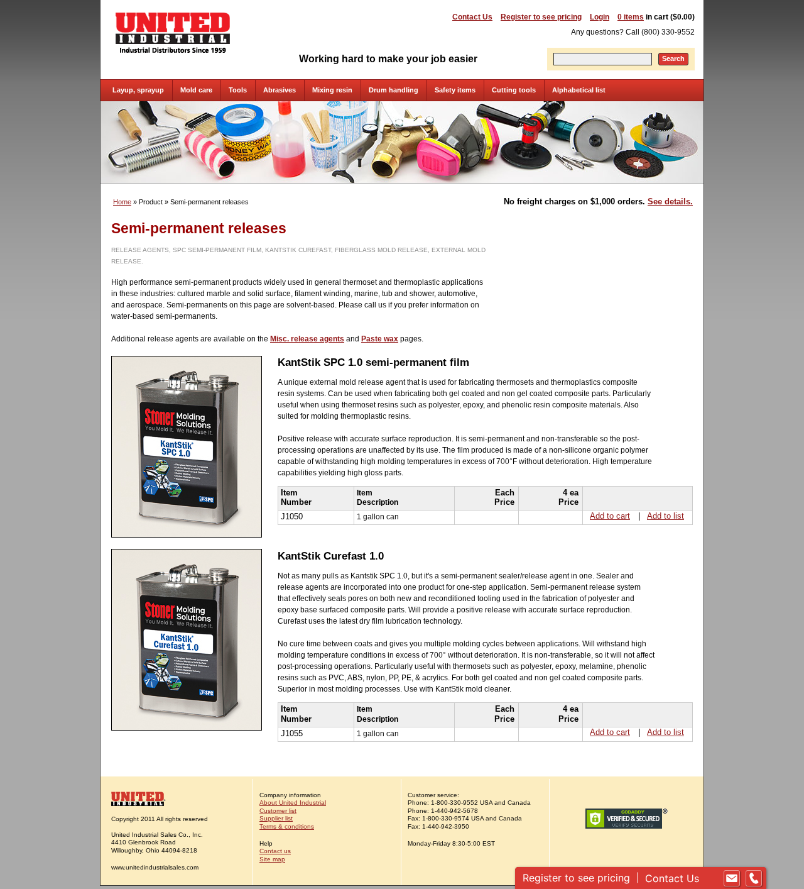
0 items (630, 17)
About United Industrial (292, 802)
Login (599, 17)
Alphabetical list (579, 90)
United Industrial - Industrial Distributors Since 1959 (173, 33)
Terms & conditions (286, 826)
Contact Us (472, 17)
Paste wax (379, 338)
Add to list (665, 516)
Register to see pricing (541, 17)
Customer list (277, 810)
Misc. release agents (307, 338)
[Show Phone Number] (754, 878)
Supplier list (276, 818)
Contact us (275, 851)
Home (122, 202)
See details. (670, 201)
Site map (272, 859)
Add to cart (610, 516)
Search (673, 58)
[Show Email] (732, 878)
